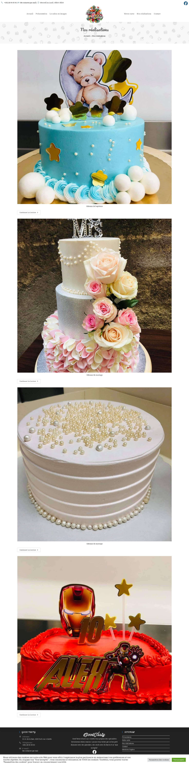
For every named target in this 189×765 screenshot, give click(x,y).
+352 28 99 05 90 (10, 3)
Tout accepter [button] (178, 760)
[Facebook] (94, 752)
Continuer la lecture (30, 213)
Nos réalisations (98, 36)
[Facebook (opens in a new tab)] (185, 3)
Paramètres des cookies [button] (159, 760)
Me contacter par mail (28, 3)
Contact (125, 746)
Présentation (126, 737)
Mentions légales (128, 749)
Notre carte (126, 740)
